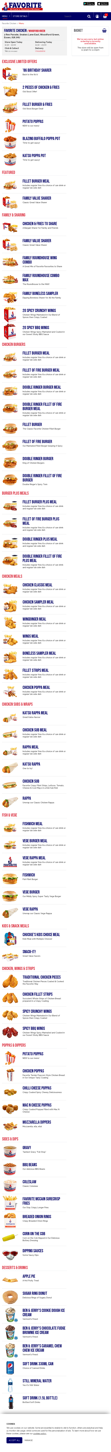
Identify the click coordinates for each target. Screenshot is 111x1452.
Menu (4, 16)
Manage (29, 1440)
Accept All (14, 1440)
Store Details (20, 16)
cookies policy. (39, 1433)
